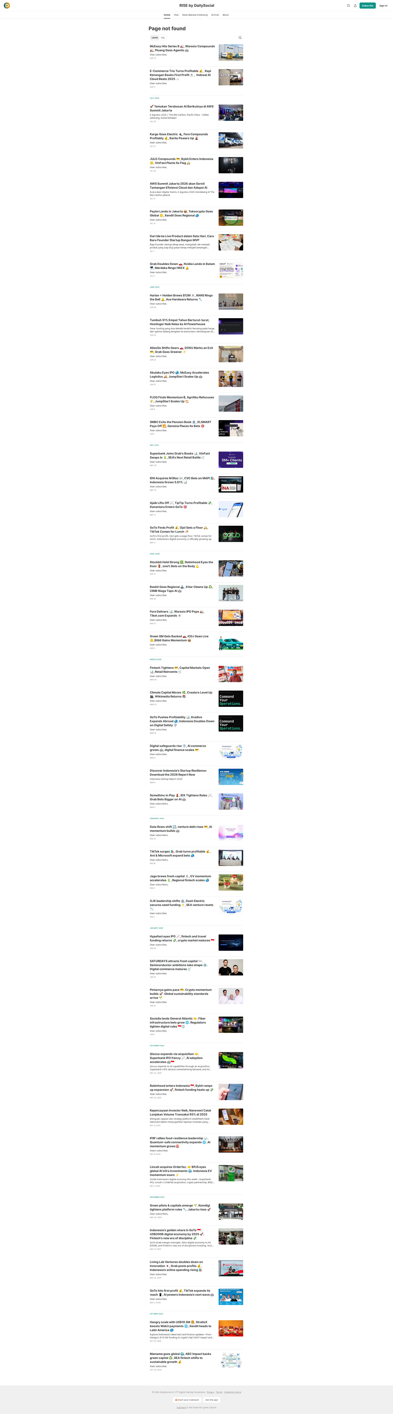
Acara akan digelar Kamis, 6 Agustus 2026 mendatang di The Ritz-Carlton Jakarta (182, 193)
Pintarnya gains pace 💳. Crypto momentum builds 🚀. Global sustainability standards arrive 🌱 (181, 994)
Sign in (383, 5)
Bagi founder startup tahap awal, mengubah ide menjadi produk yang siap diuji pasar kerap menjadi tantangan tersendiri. (180, 246)
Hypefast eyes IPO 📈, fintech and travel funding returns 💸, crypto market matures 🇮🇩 (182, 938)
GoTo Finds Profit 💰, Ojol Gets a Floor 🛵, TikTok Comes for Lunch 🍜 (179, 529)
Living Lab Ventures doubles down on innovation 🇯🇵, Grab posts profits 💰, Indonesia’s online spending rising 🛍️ (176, 1266)
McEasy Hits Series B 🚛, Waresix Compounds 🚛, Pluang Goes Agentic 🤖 (182, 48)
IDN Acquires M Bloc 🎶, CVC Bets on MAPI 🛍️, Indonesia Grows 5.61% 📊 (182, 480)
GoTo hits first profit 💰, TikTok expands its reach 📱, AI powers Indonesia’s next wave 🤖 (182, 1292)
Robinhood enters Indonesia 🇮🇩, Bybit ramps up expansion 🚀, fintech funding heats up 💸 (182, 1088)
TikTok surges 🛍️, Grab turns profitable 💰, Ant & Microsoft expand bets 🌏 (180, 853)
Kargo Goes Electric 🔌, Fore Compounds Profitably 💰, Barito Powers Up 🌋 (179, 136)
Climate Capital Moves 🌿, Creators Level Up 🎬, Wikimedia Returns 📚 (181, 694)
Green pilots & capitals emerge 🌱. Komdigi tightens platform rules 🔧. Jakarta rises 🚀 (180, 1207)
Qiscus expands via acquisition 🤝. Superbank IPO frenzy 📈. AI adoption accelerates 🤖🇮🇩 (176, 1058)
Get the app (211, 1399)
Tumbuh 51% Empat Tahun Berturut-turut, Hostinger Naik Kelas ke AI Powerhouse (179, 322)
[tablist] (158, 38)
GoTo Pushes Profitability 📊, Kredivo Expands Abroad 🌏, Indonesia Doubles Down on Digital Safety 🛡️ (182, 721)
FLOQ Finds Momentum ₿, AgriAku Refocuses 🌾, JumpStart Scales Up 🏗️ (182, 399)
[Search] (348, 5)
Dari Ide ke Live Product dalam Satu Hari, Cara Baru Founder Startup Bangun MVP (182, 238)
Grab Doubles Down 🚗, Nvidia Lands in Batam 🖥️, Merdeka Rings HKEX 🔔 (182, 266)
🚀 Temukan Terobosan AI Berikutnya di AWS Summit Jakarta (182, 108)
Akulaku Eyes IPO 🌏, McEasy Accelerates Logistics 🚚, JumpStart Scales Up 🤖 (179, 374)
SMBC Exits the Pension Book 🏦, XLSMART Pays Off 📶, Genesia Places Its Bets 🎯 (180, 424)
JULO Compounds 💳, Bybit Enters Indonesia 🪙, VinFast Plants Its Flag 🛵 (181, 161)
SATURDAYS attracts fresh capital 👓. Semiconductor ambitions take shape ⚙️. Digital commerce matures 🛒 (179, 965)
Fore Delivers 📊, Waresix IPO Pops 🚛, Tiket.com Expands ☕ (177, 613)
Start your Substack (188, 1399)
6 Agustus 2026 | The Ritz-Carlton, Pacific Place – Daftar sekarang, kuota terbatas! (179, 116)
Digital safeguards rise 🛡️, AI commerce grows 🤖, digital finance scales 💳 (178, 748)
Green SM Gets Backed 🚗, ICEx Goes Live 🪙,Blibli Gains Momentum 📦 (179, 638)
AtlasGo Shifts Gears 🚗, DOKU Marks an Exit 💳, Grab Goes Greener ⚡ (181, 350)
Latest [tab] (155, 37)
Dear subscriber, (158, 54)
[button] (167, 15)
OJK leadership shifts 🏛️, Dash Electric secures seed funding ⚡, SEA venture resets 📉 (181, 905)
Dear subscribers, (159, 803)
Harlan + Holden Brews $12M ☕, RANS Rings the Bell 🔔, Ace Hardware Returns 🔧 (181, 297)
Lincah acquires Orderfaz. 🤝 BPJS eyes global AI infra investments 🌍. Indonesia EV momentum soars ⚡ (181, 1171)
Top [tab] (163, 37)
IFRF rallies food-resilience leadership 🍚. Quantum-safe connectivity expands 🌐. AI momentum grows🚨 (180, 1142)
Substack (181, 1407)
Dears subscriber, (159, 1150)
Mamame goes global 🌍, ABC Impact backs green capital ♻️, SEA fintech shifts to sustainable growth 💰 (180, 1358)
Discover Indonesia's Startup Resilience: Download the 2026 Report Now (178, 772)
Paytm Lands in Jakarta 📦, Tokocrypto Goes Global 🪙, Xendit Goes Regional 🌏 (181, 213)
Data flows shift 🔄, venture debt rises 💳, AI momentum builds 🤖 (181, 829)
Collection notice (232, 1392)
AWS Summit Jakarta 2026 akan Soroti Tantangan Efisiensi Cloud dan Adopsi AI (178, 185)
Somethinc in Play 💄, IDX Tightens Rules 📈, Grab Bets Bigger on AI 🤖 (181, 797)
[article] (196, 54)
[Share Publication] (355, 5)
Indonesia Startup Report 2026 (166, 778)
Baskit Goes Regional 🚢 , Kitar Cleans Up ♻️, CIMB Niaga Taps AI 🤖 (181, 589)
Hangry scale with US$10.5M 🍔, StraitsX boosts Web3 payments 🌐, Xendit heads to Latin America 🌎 (180, 1326)
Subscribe (367, 5)
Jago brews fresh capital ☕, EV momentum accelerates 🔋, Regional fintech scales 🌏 (180, 878)
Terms (219, 1392)
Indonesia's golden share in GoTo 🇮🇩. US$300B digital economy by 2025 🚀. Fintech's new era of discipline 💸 (177, 1234)
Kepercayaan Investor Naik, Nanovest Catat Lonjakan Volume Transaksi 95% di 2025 (180, 1112)
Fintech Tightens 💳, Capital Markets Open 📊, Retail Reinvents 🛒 (180, 670)
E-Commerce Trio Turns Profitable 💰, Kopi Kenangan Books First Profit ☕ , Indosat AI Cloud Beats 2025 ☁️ (180, 75)
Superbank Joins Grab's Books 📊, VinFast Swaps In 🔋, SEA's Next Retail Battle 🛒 (180, 455)
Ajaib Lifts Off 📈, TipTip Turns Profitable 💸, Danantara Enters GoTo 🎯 (181, 505)
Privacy (210, 1392)
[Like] (152, 125)
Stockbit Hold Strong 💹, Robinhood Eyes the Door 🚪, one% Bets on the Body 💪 (181, 564)
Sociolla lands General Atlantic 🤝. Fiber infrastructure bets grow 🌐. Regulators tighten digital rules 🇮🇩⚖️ (178, 1022)
